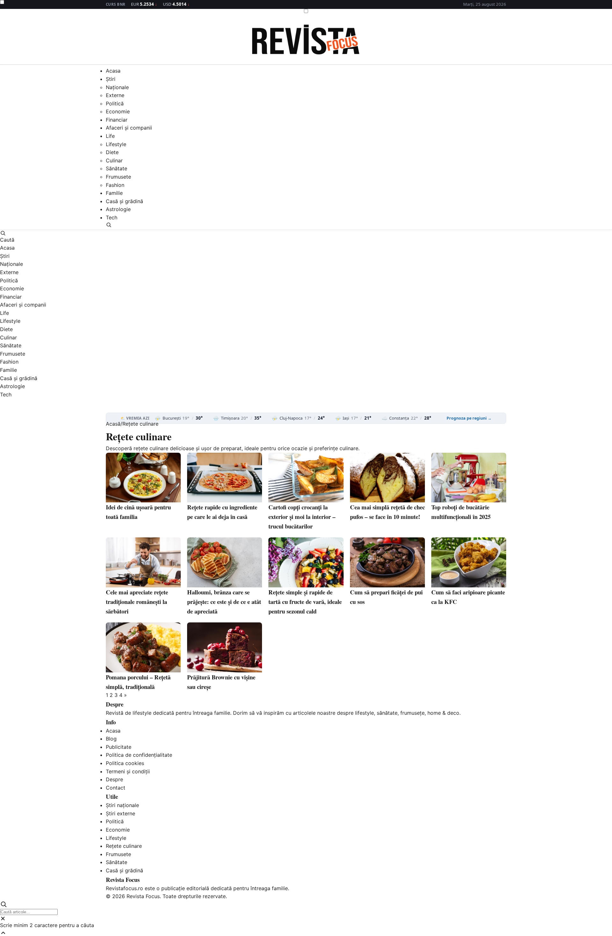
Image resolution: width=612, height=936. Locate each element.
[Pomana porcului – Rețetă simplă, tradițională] (143, 647)
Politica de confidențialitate (139, 755)
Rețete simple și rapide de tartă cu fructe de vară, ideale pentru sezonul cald (305, 601)
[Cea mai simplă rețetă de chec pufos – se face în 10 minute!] (387, 478)
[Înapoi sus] (306, 933)
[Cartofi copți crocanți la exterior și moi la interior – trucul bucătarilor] (305, 478)
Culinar (114, 160)
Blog (111, 738)
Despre (114, 779)
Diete (112, 152)
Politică (115, 103)
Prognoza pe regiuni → (469, 418)
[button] (306, 225)
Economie (118, 112)
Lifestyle (116, 144)
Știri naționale (122, 805)
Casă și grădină (124, 201)
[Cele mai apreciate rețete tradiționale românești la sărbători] (143, 562)
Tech (111, 218)
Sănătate (116, 169)
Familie (114, 193)
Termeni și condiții (128, 771)
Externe (115, 95)
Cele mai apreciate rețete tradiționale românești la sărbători (137, 601)
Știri (110, 79)
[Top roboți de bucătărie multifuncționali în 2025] (468, 478)
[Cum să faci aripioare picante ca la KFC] (468, 562)
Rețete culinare (124, 846)
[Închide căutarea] (306, 918)
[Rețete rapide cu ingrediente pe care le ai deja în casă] (224, 478)
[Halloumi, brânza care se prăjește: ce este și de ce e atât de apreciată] (224, 562)
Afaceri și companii (129, 128)
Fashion (115, 185)
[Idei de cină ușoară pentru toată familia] (143, 478)
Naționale (117, 87)
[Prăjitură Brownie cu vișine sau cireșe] (224, 647)
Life (110, 136)
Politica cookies (125, 763)
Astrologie (118, 209)
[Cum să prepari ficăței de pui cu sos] (387, 562)
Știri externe (120, 813)
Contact (115, 787)
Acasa (113, 71)
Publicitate (118, 747)
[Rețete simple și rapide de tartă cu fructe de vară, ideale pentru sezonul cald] (305, 562)
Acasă (113, 424)
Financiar (116, 120)
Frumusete (118, 177)
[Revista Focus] (306, 40)
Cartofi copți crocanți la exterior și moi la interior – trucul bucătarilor (301, 516)
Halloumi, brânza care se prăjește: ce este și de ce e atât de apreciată (224, 601)
